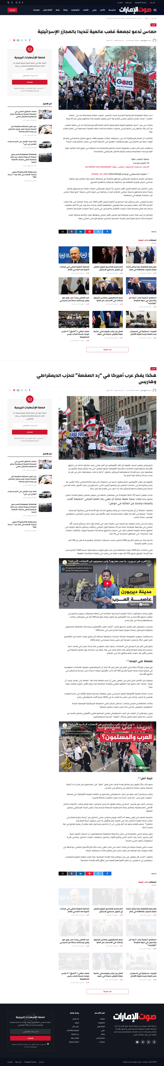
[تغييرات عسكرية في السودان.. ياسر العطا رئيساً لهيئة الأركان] (141, 319)
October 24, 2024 (99, 174)
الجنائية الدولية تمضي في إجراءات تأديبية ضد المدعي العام (74, 268)
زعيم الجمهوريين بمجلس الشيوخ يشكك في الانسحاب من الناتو (108, 299)
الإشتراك (12, 10)
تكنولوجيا (75, 10)
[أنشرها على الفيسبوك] (29, 40)
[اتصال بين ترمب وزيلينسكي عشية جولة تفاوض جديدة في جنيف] (107, 319)
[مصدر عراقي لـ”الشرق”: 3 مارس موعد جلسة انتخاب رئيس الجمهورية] (74, 319)
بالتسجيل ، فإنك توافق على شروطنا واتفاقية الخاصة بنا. (28, 89)
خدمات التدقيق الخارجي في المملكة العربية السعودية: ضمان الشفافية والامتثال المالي (23, 114)
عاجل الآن (75, 1026)
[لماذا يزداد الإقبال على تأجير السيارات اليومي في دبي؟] (45, 144)
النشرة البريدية (74, 1041)
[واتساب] (22, 40)
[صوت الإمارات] (135, 10)
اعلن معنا (128, 2)
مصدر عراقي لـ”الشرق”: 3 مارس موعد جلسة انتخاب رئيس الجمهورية (75, 334)
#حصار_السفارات (141, 167)
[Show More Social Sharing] (9, 40)
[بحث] (9, 2)
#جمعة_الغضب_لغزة (122, 167)
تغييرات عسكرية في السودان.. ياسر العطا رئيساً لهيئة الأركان (142, 332)
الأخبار (102, 10)
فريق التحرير (144, 40)
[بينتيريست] (14, 40)
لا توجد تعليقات (118, 40)
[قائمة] (154, 10)
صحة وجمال (100, 1038)
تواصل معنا (75, 1038)
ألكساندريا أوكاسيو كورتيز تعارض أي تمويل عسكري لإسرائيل (108, 268)
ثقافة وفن (47, 10)
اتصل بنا (119, 2)
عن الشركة (75, 1034)
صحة (58, 10)
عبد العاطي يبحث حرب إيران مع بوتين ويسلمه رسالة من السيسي (74, 299)
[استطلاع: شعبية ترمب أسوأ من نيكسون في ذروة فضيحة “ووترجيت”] (141, 285)
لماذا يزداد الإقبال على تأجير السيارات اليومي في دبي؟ (22, 142)
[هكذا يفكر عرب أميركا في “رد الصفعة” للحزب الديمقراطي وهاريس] (107, 428)
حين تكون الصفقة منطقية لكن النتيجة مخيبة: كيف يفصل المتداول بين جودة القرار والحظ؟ (22, 129)
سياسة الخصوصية (141, 2)
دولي (94, 10)
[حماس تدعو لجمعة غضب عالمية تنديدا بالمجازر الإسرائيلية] (107, 78)
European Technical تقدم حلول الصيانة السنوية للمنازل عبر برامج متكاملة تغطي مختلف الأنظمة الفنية (23, 158)
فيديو (77, 1022)
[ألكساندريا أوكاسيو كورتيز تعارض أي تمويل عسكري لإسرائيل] (107, 254)
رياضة (65, 10)
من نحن (152, 2)
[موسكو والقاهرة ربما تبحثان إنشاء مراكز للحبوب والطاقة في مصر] (141, 254)
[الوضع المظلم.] (12, 2)
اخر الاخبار (76, 1018)
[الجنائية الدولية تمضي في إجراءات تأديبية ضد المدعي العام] (74, 254)
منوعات (36, 10)
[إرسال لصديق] (18, 40)
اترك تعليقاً (107, 349)
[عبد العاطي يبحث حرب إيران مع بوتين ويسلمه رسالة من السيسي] (74, 285)
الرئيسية (112, 10)
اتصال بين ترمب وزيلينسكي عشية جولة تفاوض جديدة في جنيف (108, 332)
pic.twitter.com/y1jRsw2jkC (98, 167)
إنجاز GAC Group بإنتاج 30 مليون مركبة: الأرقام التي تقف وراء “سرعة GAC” (22, 174)
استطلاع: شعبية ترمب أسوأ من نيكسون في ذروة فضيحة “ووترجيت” (142, 300)
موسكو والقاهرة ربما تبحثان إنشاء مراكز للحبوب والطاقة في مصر (141, 268)
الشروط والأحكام (73, 1030)
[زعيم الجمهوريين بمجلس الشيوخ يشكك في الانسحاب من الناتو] (107, 285)
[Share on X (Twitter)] (25, 40)
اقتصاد (86, 10)
